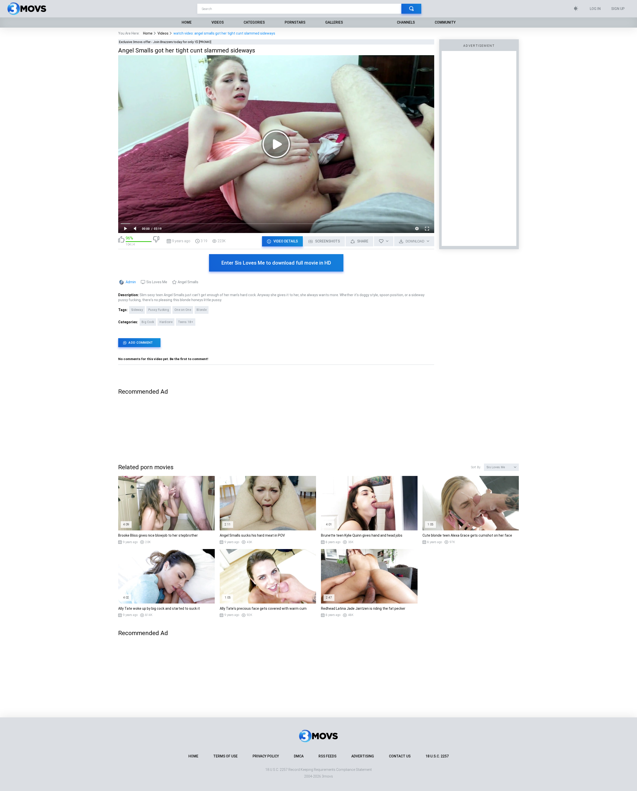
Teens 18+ (185, 322)
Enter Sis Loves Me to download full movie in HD (276, 263)
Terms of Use (225, 756)
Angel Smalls (188, 282)
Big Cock (148, 322)
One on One (182, 310)
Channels (406, 22)
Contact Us (400, 756)
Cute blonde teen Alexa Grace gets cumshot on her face (467, 535)
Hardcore (165, 322)
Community (445, 22)
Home (187, 22)
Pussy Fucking (158, 310)
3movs (327, 776)
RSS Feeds (327, 756)
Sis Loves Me (156, 282)
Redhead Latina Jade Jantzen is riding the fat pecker (363, 608)
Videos (218, 22)
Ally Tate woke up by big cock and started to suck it (159, 608)
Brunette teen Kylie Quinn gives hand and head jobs (361, 535)
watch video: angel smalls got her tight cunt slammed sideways (224, 33)
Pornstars (295, 22)
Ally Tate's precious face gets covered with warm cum (263, 608)
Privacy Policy (266, 756)
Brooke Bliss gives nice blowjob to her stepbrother (158, 535)
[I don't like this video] (156, 241)
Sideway (137, 310)
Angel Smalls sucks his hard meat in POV (252, 535)
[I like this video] (121, 241)
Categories (254, 22)
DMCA (299, 756)
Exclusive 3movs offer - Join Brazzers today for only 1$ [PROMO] (165, 42)
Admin (131, 282)
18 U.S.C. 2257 (437, 756)
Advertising (362, 756)
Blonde (202, 310)
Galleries (334, 22)
